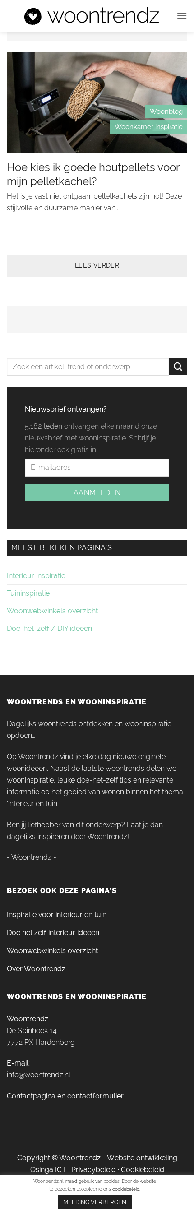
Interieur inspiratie (36, 575)
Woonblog (166, 111)
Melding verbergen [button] (94, 1202)
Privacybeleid (93, 1169)
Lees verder (97, 265)
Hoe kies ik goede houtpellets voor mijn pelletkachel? (93, 174)
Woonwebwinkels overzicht (52, 611)
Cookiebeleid (142, 1169)
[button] (181, 16)
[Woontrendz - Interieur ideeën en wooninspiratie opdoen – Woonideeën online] (92, 16)
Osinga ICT (48, 1169)
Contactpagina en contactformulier (65, 1096)
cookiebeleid (125, 1188)
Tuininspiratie (28, 593)
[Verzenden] (178, 366)
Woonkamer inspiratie (149, 127)
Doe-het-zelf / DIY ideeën (49, 628)
